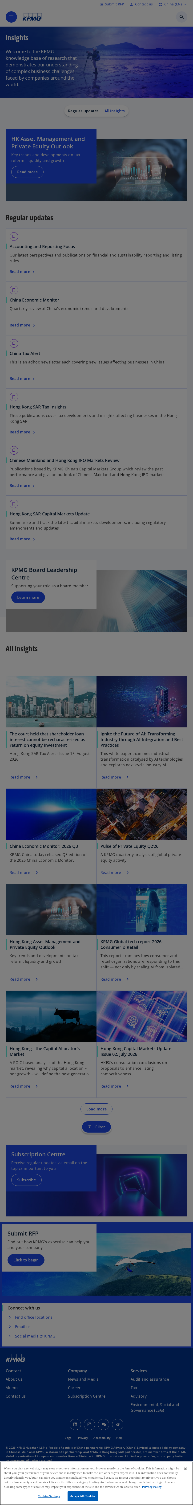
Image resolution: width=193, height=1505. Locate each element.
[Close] (185, 1469)
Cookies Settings (49, 1496)
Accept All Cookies (82, 1496)
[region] (96, 1483)
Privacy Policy (152, 1487)
